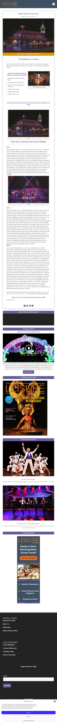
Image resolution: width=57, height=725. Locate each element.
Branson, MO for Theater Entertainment (28, 523)
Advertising (6, 627)
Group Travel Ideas (9, 655)
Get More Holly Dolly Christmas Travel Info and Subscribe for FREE (28, 103)
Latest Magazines (9, 645)
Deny (28, 716)
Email (5, 676)
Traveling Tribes (8, 651)
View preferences (28, 721)
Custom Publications (10, 648)
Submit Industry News (10, 631)
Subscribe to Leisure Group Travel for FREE (18, 294)
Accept (28, 712)
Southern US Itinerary (31, 16)
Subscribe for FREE (9, 620)
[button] (55, 701)
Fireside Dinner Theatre (28, 479)
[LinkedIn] (32, 306)
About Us (6, 624)
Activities (23, 16)
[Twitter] (27, 306)
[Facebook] (25, 306)
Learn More (28, 372)
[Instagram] (30, 306)
